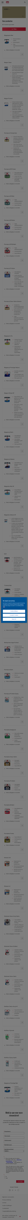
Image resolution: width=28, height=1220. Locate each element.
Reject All (14, 619)
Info (4, 607)
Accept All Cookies (14, 615)
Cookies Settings (14, 611)
